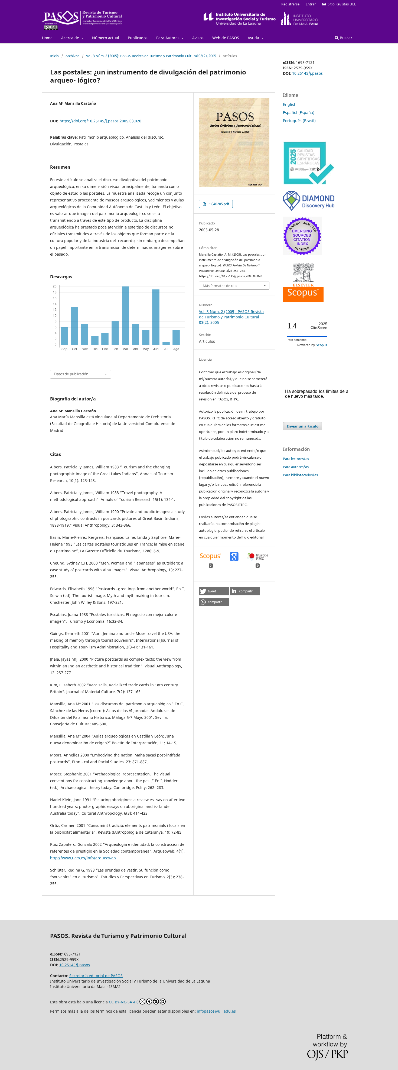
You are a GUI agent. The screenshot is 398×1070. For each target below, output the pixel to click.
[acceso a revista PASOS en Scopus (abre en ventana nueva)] (303, 300)
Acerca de (70, 37)
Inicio (54, 55)
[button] (214, 591)
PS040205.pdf (218, 203)
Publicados (138, 37)
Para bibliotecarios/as (300, 474)
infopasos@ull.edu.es (216, 1011)
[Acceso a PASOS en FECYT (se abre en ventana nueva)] (308, 183)
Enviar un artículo (302, 426)
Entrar (311, 4)
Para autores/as (296, 466)
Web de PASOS (225, 37)
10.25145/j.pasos (307, 73)
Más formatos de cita (220, 285)
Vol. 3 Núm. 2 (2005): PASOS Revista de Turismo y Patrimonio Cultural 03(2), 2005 (151, 55)
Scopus (321, 345)
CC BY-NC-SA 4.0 (124, 1001)
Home (47, 37)
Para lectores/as (296, 458)
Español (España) (298, 112)
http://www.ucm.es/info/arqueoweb (83, 857)
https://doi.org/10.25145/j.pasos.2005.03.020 (100, 120)
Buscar (345, 37)
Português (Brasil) (299, 120)
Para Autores (168, 37)
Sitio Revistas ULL (341, 4)
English (289, 104)
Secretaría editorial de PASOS (96, 975)
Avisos (198, 37)
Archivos (72, 55)
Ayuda (254, 37)
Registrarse (290, 4)
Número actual (105, 37)
